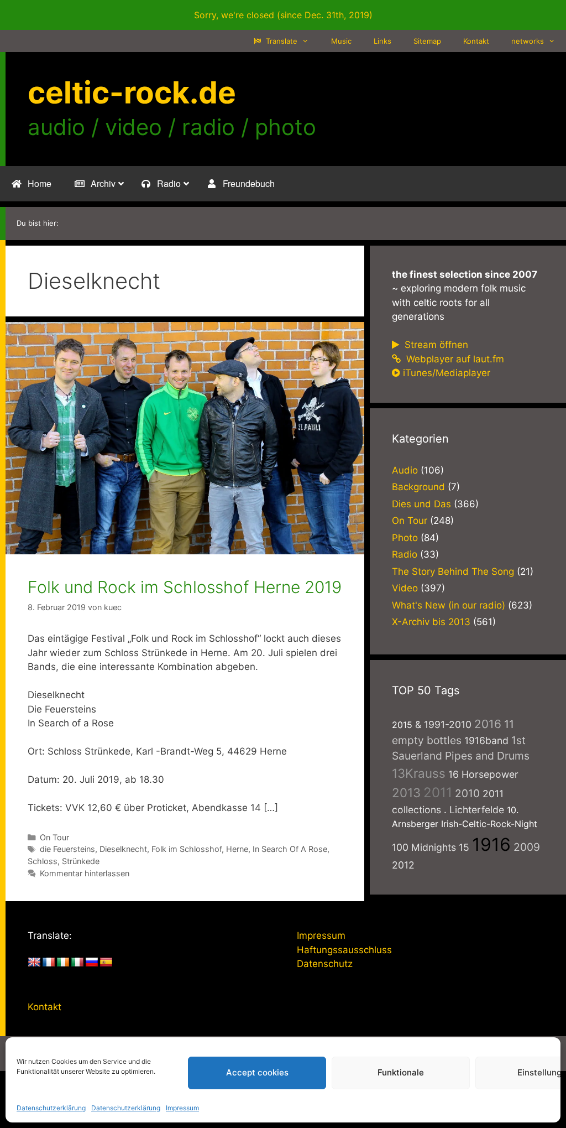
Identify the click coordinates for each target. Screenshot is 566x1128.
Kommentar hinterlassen (84, 873)
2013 (406, 792)
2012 (403, 865)
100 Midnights (424, 847)
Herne (237, 849)
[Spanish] (106, 962)
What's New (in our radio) (448, 605)
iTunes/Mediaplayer (446, 372)
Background (418, 486)
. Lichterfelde (474, 809)
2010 (467, 793)
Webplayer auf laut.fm (453, 359)
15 (464, 847)
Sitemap (427, 41)
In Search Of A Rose (290, 849)
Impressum (182, 1108)
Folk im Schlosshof (186, 849)
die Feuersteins (67, 849)
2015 (402, 724)
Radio (404, 554)
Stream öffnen (435, 344)
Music (341, 41)
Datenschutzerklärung (51, 1108)
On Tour (54, 837)
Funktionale (401, 1072)
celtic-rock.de (132, 92)
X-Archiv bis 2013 (431, 621)
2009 (526, 847)
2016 (487, 724)
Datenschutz (325, 963)
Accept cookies (257, 1072)
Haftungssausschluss (344, 949)
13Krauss (419, 773)
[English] (34, 962)
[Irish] (63, 962)
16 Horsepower (483, 774)
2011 (437, 792)
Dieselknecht (123, 849)
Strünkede (80, 861)
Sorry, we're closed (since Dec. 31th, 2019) (283, 14)
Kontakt (476, 41)
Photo (405, 537)
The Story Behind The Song (453, 571)
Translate (280, 41)
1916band (486, 740)
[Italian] (77, 962)
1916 (491, 844)
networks (527, 41)
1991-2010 (447, 724)
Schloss (42, 861)
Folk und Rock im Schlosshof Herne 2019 (185, 587)
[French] (48, 962)
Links (382, 41)
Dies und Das (421, 504)
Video (405, 588)
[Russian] (91, 962)
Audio (405, 470)
